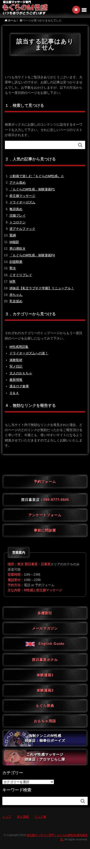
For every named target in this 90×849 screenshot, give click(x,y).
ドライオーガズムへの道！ (28, 353)
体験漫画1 (45, 675)
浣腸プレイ (17, 215)
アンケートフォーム (45, 515)
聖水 (12, 268)
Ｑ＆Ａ (14, 393)
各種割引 (45, 613)
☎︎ (76, 9)
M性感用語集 (18, 347)
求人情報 (23, 816)
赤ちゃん (15, 295)
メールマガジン (45, 628)
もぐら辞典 (45, 706)
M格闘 (14, 242)
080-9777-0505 (56, 500)
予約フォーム (45, 481)
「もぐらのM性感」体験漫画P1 (32, 189)
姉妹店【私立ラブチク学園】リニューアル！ (41, 288)
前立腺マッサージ (22, 196)
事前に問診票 (45, 530)
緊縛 (12, 235)
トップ (6, 816)
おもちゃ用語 (45, 721)
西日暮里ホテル (45, 660)
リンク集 (40, 816)
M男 (12, 281)
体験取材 (15, 360)
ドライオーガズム (22, 202)
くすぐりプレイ (20, 275)
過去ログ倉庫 (19, 386)
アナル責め (17, 182)
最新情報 (15, 380)
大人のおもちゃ (20, 373)
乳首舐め (15, 301)
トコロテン (17, 222)
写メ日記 (15, 366)
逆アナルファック (22, 229)
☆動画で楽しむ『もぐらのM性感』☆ (36, 176)
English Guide (49, 644)
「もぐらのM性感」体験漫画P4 (32, 255)
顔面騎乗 (15, 262)
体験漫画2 (45, 690)
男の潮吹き (17, 248)
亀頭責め (15, 209)
